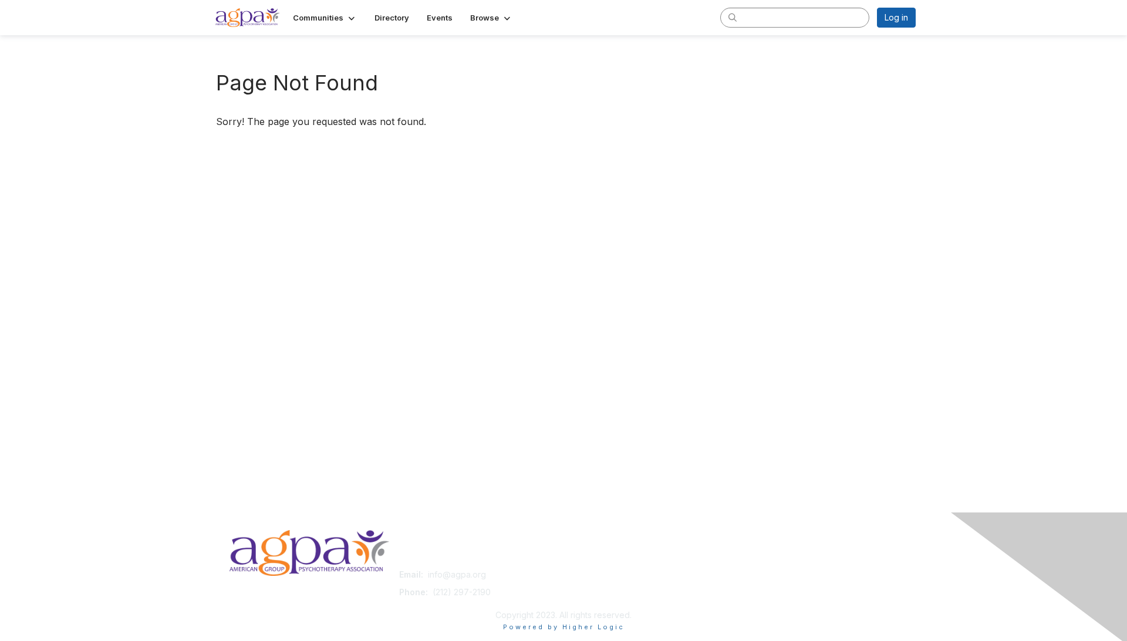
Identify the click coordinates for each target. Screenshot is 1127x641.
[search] (732, 17)
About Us (755, 574)
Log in (896, 17)
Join (576, 574)
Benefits (584, 586)
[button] (325, 17)
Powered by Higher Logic (564, 627)
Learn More (590, 597)
